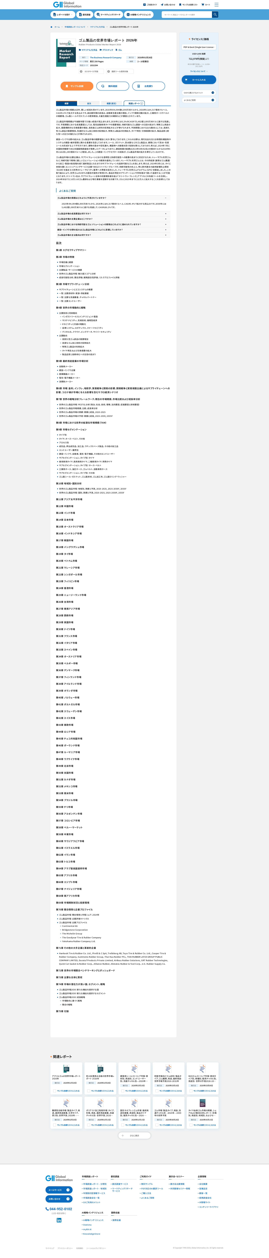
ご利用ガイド (145, 1176)
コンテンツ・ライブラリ (208, 1207)
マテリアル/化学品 (97, 26)
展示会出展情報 (177, 1184)
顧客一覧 (203, 1193)
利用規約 (79, 1248)
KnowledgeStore (91, 1234)
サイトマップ (50, 1248)
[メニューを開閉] (216, 4)
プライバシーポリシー (65, 1248)
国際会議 (117, 1220)
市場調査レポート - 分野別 (95, 1184)
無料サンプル (147, 1184)
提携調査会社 (205, 1198)
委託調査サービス (120, 1184)
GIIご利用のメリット (91, 1202)
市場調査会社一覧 (91, 1198)
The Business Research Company (105, 57)
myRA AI (87, 1229)
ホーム (57, 26)
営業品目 (203, 1188)
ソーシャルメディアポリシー (96, 1248)
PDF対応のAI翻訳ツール (152, 1188)
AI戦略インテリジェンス (93, 1220)
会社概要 (203, 1184)
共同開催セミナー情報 (180, 1188)
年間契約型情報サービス (94, 1193)
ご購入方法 (146, 1193)
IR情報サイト (205, 1202)
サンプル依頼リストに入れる (68, 1090)
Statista (87, 1225)
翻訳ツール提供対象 (121, 72)
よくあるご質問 (147, 1198)
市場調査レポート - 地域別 (95, 1188)
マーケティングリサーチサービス (122, 1189)
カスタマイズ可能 (92, 72)
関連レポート (134, 103)
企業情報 (202, 1176)
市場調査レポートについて (75, 26)
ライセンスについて (197, 71)
